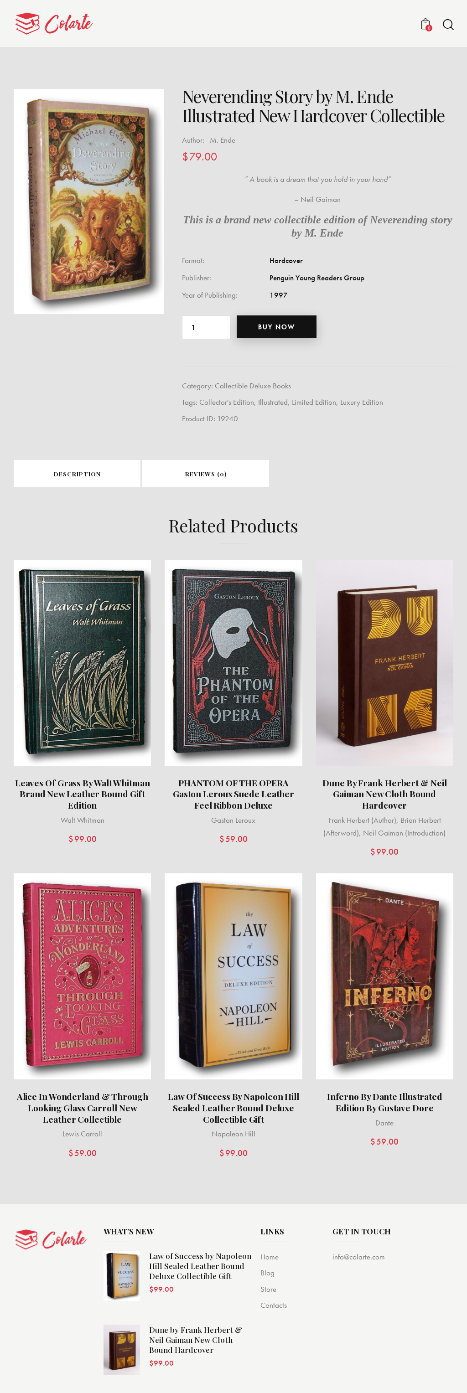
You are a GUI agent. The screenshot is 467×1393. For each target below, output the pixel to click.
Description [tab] (77, 474)
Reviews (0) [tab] (206, 474)
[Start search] (447, 25)
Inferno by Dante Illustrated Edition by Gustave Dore (384, 1102)
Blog (267, 1273)
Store (268, 1289)
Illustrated (273, 402)
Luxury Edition (361, 402)
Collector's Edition (226, 402)
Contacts (273, 1305)
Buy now (276, 326)
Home (269, 1257)
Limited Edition (314, 402)
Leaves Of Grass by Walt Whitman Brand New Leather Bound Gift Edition (82, 794)
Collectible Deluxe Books (253, 386)
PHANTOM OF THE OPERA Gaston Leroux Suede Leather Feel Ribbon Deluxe (233, 794)
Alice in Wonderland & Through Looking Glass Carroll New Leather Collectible (82, 1108)
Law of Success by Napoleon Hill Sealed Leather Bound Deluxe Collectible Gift (233, 1108)
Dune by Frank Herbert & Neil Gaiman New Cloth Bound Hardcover (384, 794)
